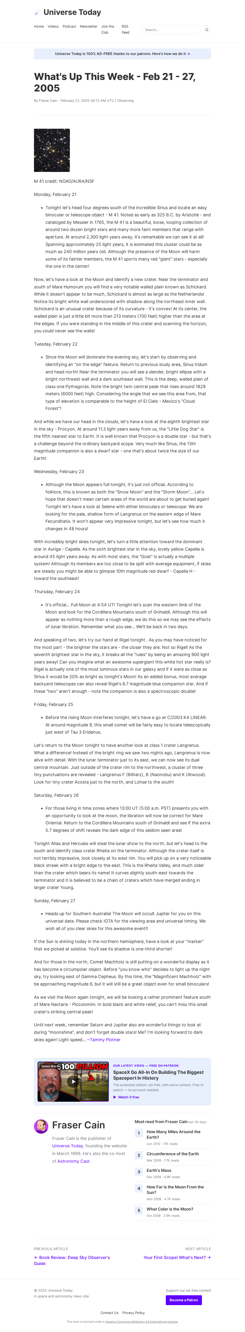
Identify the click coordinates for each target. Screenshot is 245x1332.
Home (39, 26)
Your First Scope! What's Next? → (177, 1257)
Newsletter (88, 26)
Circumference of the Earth (173, 1153)
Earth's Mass (159, 1170)
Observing (125, 100)
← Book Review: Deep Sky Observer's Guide (72, 1260)
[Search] (206, 29)
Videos (53, 26)
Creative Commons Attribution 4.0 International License (141, 1321)
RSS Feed (125, 29)
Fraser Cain (48, 100)
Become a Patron (184, 1300)
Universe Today (72, 12)
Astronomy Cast (73, 1161)
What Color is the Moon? (170, 1209)
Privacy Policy (133, 1313)
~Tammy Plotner (104, 1039)
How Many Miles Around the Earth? (173, 1134)
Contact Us (109, 1313)
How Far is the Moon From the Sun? (175, 1190)
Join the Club (107, 29)
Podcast (69, 26)
